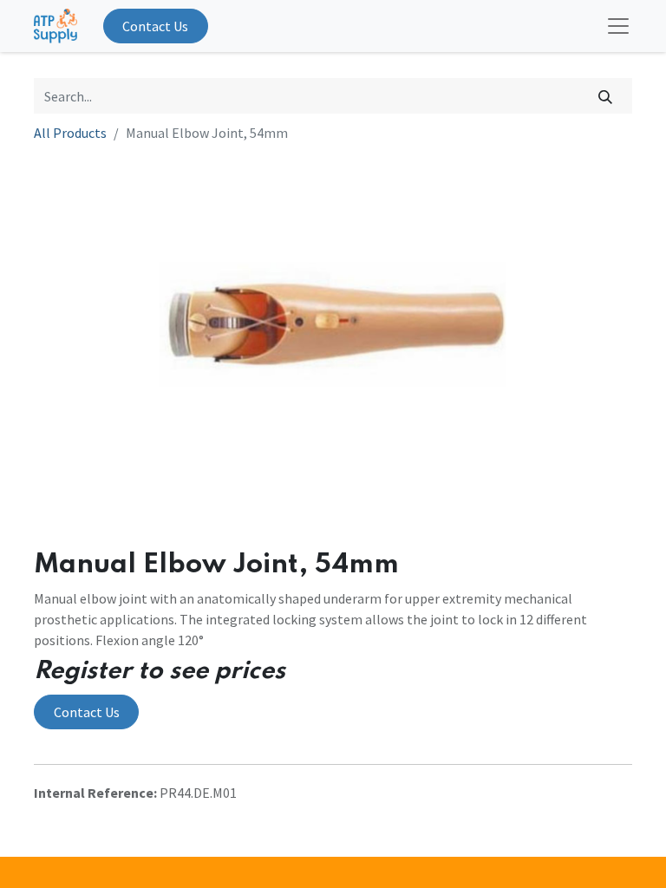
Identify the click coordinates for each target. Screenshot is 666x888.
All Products (70, 132)
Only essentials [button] (530, 860)
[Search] (605, 95)
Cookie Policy (487, 807)
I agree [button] (604, 860)
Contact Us (155, 26)
